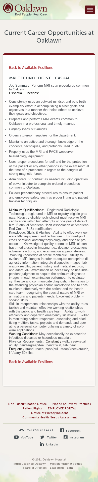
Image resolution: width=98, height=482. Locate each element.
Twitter (51, 437)
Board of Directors (34, 467)
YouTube (26, 437)
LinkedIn (51, 444)
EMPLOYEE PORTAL (62, 408)
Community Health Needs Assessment (49, 417)
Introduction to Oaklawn (30, 463)
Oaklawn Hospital (25, 10)
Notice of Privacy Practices (72, 404)
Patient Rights (32, 408)
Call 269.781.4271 (40, 430)
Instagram (76, 437)
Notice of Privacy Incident (49, 413)
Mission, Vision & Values (66, 463)
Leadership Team (61, 467)
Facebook (72, 430)
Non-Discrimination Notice (27, 404)
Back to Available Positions (31, 68)
